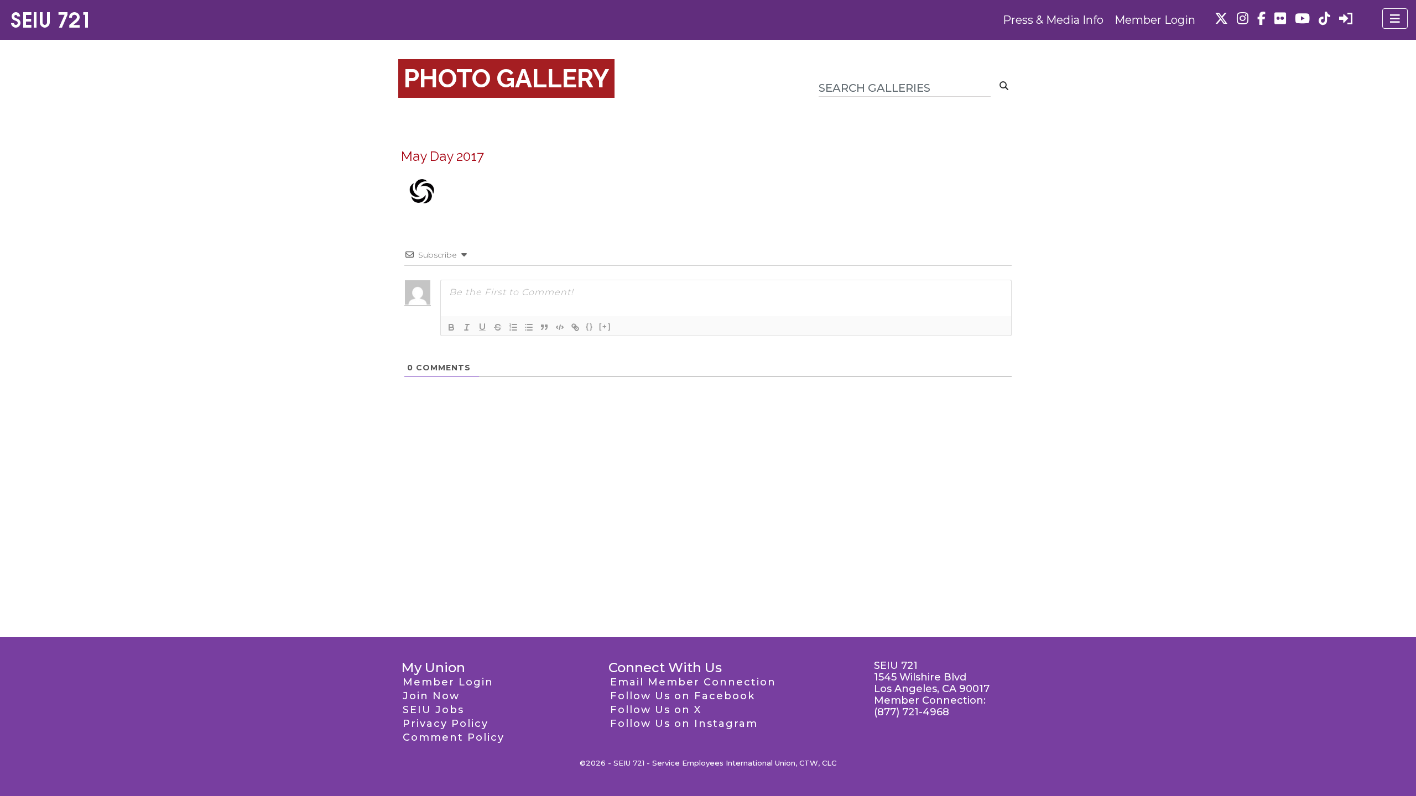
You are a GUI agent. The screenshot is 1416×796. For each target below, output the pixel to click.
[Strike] (498, 327)
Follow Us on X (655, 710)
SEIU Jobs (433, 710)
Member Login (1155, 20)
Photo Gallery (506, 78)
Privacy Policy (445, 724)
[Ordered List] (513, 327)
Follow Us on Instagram (684, 724)
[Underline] (482, 327)
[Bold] (451, 327)
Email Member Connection (693, 682)
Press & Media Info (1053, 20)
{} (590, 326)
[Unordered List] (529, 327)
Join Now (431, 696)
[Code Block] (560, 327)
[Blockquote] (544, 327)
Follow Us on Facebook (682, 696)
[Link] (575, 327)
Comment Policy (453, 737)
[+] (605, 326)
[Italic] (467, 327)
